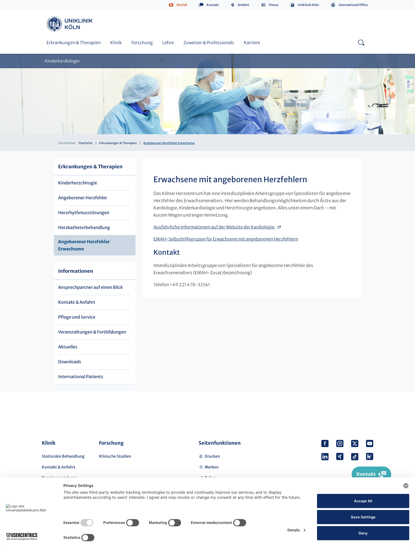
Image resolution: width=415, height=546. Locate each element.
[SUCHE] (361, 42)
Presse (273, 5)
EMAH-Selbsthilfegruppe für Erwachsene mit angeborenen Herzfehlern (225, 239)
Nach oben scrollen (367, 411)
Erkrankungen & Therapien (74, 42)
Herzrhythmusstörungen (83, 212)
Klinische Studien (115, 456)
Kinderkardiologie (62, 61)
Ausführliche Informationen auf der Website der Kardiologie (214, 227)
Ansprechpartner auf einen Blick (90, 287)
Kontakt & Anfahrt (76, 302)
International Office (353, 5)
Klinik (116, 42)
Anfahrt (243, 5)
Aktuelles (67, 347)
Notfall (182, 5)
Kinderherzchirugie (77, 183)
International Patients (80, 376)
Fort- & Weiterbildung (174, 16)
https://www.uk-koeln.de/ (70, 24)
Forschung (142, 42)
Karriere (252, 42)
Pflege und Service (76, 317)
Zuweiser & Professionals (208, 42)
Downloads (69, 361)
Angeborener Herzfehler (82, 197)
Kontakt (213, 5)
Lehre (168, 42)
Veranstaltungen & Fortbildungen (92, 332)
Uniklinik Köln (308, 5)
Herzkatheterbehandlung (70, 11)
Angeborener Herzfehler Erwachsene (187, 11)
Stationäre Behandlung (63, 456)
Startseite (85, 143)
